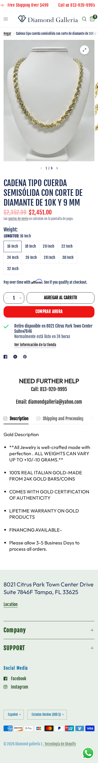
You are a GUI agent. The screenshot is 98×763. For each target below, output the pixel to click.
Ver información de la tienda (35, 344)
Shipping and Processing (63, 418)
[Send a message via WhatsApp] (88, 753)
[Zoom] (84, 49)
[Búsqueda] (84, 19)
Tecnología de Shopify (60, 744)
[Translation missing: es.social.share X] (16, 357)
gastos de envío (18, 218)
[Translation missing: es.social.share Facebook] (6, 357)
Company (15, 630)
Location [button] (11, 604)
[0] (91, 19)
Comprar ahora (49, 311)
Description (19, 418)
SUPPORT (14, 648)
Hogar (7, 33)
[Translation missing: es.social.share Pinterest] (26, 357)
